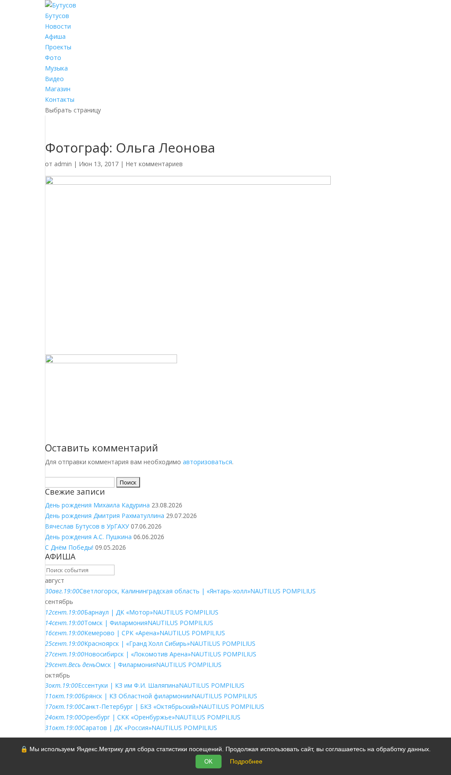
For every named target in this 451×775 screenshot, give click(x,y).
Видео (54, 79)
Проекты (58, 47)
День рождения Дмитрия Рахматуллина (104, 515)
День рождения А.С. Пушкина (88, 537)
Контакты (59, 99)
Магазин (57, 89)
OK (208, 761)
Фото (53, 57)
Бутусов (57, 15)
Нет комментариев (154, 164)
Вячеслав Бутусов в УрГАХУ (87, 526)
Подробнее (246, 761)
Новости (58, 26)
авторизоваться (207, 462)
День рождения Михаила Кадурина (97, 505)
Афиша (55, 36)
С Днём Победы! (69, 547)
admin (63, 164)
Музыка (56, 68)
